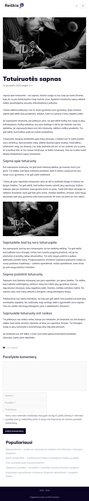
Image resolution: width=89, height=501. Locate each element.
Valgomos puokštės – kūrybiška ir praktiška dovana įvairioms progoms (42, 467)
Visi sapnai (12, 347)
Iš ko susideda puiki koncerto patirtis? (25, 462)
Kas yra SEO (46, 497)
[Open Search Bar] (77, 5)
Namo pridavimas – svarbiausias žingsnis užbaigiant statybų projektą (42, 457)
